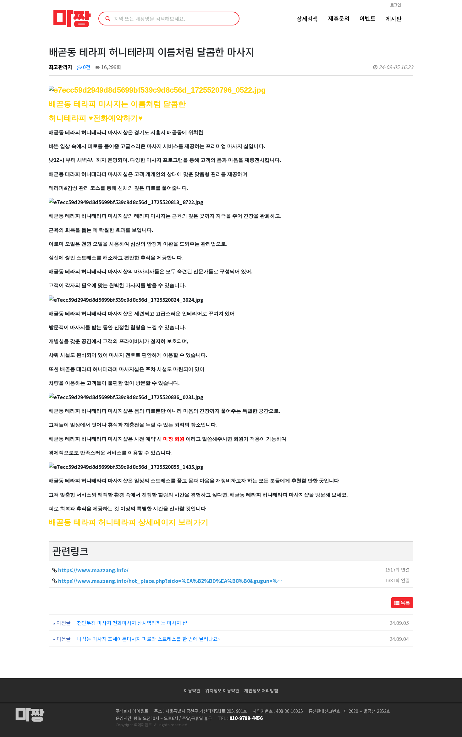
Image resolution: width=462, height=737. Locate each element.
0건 (86, 67)
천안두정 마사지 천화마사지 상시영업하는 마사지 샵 (132, 622)
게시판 (394, 18)
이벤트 (368, 18)
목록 (404, 602)
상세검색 (307, 18)
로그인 (395, 5)
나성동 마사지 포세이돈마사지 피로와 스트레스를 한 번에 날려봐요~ (149, 638)
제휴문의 (338, 18)
